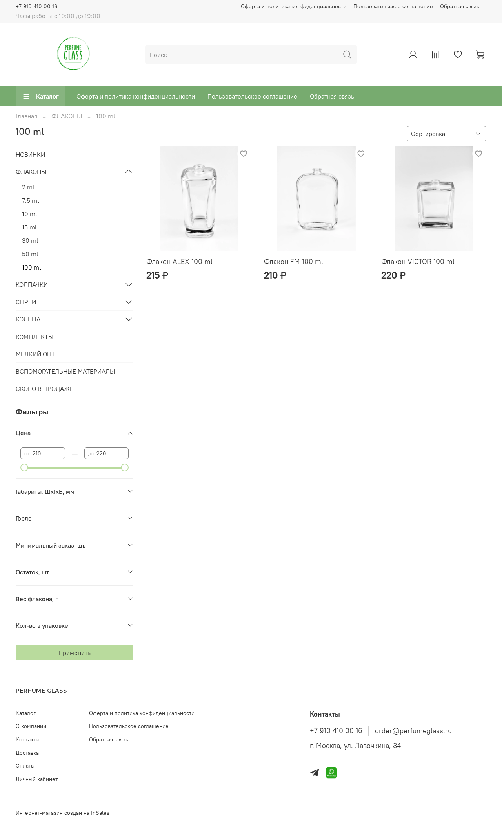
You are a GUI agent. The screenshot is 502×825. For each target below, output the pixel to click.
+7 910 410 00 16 (36, 6)
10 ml (29, 214)
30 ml (30, 240)
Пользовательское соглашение (393, 6)
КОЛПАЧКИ (32, 284)
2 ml (28, 187)
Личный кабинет (37, 779)
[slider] (24, 467)
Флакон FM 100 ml (293, 261)
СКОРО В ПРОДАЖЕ (44, 388)
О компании (31, 726)
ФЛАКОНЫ (66, 116)
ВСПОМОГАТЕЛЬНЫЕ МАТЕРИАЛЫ (65, 371)
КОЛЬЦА (28, 319)
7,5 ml (30, 200)
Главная (26, 116)
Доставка (27, 752)
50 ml (30, 254)
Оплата (25, 765)
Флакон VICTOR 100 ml (418, 261)
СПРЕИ (26, 302)
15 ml (29, 227)
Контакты (28, 739)
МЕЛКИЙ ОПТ (35, 354)
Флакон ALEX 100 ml (179, 261)
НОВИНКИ (30, 154)
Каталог (47, 96)
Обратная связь (459, 6)
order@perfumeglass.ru (413, 730)
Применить (74, 652)
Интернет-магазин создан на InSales (62, 812)
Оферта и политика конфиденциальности (293, 6)
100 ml (31, 267)
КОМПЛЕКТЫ (34, 337)
